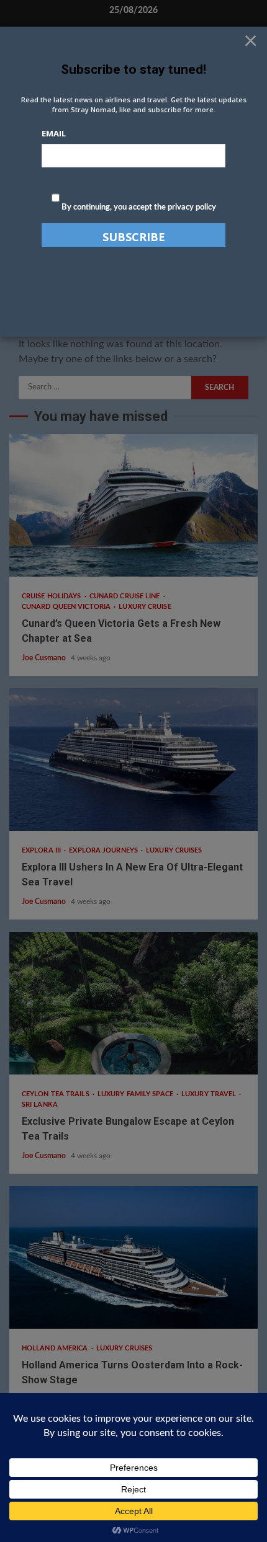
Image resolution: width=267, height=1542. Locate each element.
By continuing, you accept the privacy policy (138, 207)
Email (54, 133)
